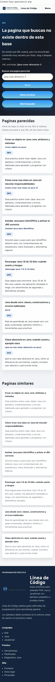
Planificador (10, 654)
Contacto (8, 668)
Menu (48, 8)
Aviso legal (9, 671)
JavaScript (9, 640)
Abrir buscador (27, 104)
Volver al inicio (27, 95)
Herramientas (10, 650)
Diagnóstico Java (12, 657)
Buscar (27, 85)
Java (6, 636)
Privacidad (9, 675)
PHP (6, 633)
